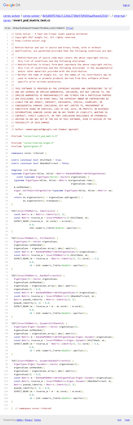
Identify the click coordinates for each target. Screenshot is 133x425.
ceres (7, 20)
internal (119, 16)
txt (119, 419)
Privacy (28, 419)
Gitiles (19, 419)
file (69, 28)
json (127, 419)
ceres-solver (11, 16)
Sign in (126, 5)
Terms (37, 419)
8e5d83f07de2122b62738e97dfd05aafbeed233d (75, 16)
